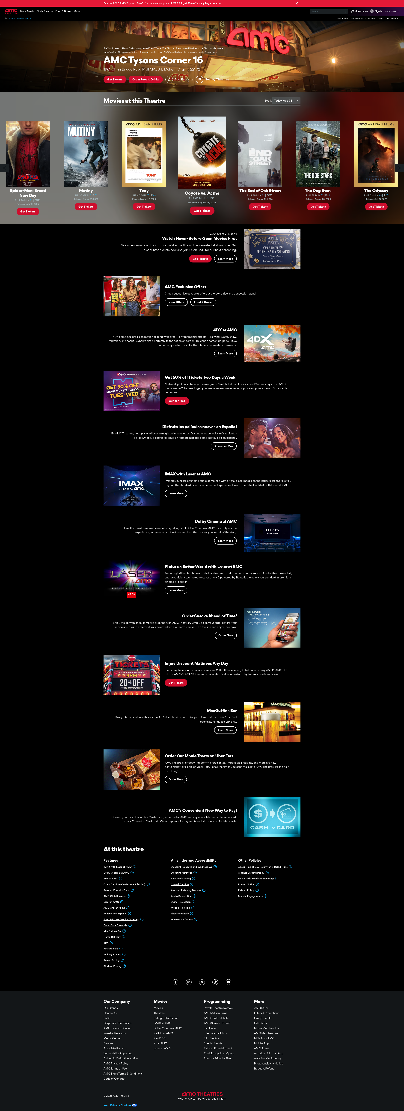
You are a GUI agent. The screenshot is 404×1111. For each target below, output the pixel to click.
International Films (215, 1033)
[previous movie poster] (4, 168)
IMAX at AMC (162, 1023)
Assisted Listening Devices (186, 890)
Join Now (390, 11)
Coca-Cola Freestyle (115, 925)
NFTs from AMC (264, 1038)
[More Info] (31, 200)
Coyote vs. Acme (202, 193)
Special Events (213, 1043)
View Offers (176, 302)
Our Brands (111, 1008)
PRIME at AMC (163, 1033)
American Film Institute (268, 1053)
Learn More (225, 258)
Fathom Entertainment (218, 1048)
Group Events (341, 18)
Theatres (159, 1013)
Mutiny (86, 190)
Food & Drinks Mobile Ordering (121, 919)
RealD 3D (160, 1038)
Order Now (225, 635)
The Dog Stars (318, 190)
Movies (158, 1008)
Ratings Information (166, 1018)
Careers (108, 1043)
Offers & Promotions (266, 1013)
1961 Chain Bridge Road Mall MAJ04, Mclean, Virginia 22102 (152, 69)
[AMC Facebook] (175, 982)
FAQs (107, 1018)
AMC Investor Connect (118, 1028)
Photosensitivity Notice (268, 1063)
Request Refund (264, 1068)
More (77, 11)
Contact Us (111, 1013)
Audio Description (181, 896)
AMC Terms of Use (115, 1068)
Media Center (112, 1038)
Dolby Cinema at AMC (116, 872)
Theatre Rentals (180, 913)
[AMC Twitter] (202, 982)
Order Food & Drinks (145, 79)
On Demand (392, 18)
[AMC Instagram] (189, 982)
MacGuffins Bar (112, 931)
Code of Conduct (114, 1078)
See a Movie (27, 11)
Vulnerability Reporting (118, 1053)
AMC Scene (261, 1048)
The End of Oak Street (260, 190)
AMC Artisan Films (215, 1013)
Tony (144, 190)
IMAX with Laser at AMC (118, 866)
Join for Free (177, 400)
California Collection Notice (121, 1058)
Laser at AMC (162, 1048)
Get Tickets (114, 79)
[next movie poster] (399, 168)
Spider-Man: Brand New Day (28, 193)
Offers (380, 18)
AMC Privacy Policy (116, 1063)
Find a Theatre (45, 11)
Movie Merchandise (266, 1028)
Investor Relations (115, 1033)
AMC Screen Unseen (217, 1023)
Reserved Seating (181, 878)
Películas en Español (115, 913)
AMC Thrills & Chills (216, 1018)
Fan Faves (210, 1028)
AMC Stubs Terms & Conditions (123, 1073)
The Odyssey (376, 190)
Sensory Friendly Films (116, 890)
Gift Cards (370, 18)
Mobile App (261, 1043)
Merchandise (357, 18)
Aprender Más (223, 446)
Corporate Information (117, 1023)
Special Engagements (250, 896)
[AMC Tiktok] (215, 982)
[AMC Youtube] (228, 982)
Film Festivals (212, 1038)
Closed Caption (180, 884)
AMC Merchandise (266, 1033)
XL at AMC (160, 1043)
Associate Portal (114, 1048)
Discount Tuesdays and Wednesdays (191, 866)
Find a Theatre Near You (20, 18)
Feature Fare (111, 948)
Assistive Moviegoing (267, 1058)
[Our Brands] (202, 1096)
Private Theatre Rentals (218, 1008)
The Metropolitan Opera (219, 1053)
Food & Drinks (63, 11)
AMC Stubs (261, 1008)
